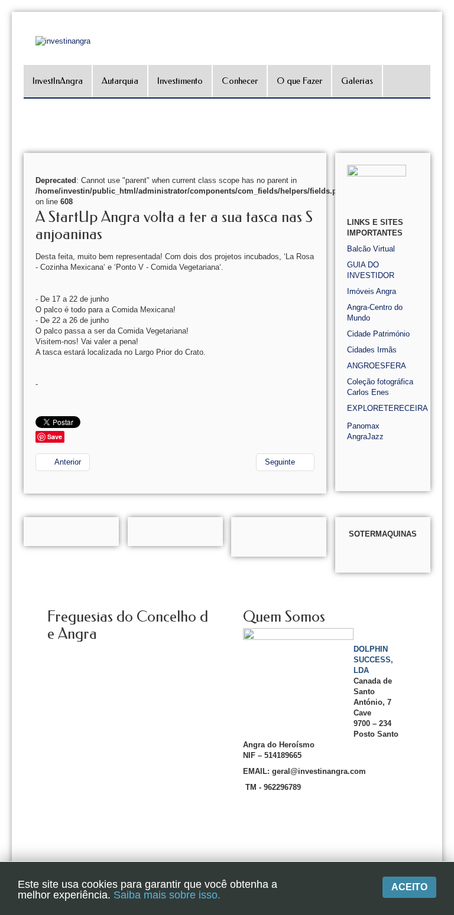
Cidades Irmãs (372, 349)
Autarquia (120, 81)
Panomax (363, 425)
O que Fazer (299, 81)
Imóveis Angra (371, 291)
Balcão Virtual (371, 248)
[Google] (443, 162)
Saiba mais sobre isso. (167, 895)
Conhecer (240, 81)
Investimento (180, 81)
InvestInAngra (58, 81)
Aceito (409, 887)
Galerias (357, 81)
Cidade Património (378, 333)
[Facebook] (443, 145)
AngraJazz (365, 436)
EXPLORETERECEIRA (387, 408)
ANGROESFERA (376, 365)
